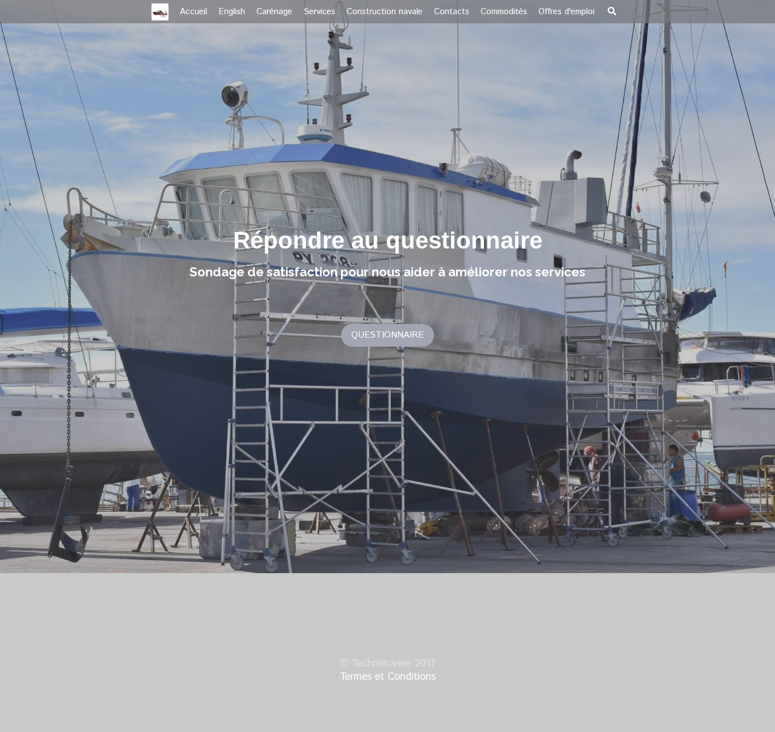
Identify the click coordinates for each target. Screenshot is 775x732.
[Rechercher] (612, 11)
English (231, 12)
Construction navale (385, 12)
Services (319, 12)
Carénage (274, 12)
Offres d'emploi (566, 12)
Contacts (451, 12)
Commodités (504, 12)
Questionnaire (387, 333)
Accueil (193, 12)
